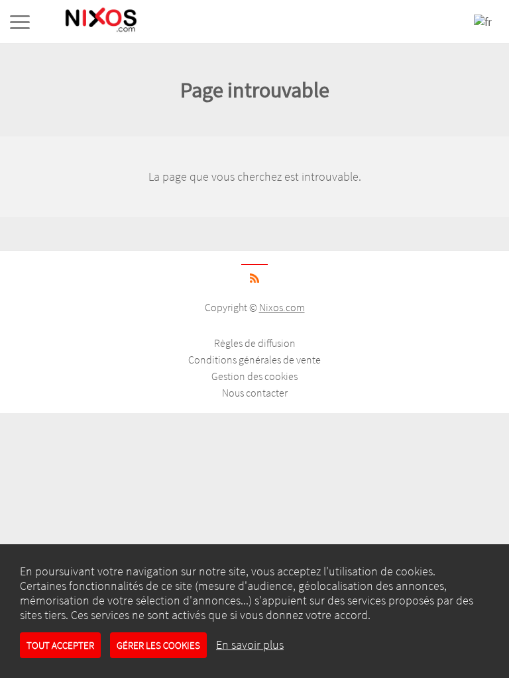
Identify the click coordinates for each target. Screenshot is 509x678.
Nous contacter (255, 392)
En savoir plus (250, 645)
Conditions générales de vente (254, 359)
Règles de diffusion (255, 343)
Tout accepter (60, 645)
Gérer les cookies (158, 645)
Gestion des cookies (254, 376)
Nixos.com (282, 307)
